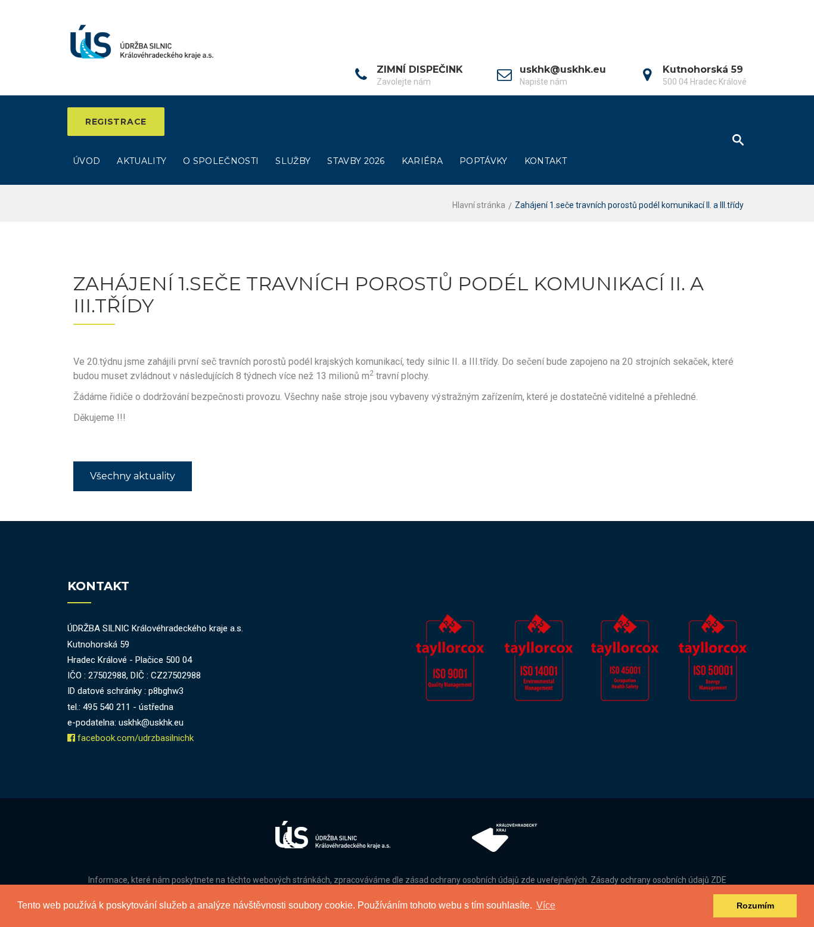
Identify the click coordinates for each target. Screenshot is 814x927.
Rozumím (755, 905)
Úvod (86, 161)
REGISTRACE (116, 121)
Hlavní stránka (478, 205)
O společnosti (221, 161)
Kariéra (422, 161)
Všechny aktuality (132, 476)
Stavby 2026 (356, 161)
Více (545, 905)
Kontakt (545, 161)
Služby (292, 161)
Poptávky (483, 161)
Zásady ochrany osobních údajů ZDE (658, 880)
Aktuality (141, 161)
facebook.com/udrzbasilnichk (135, 738)
